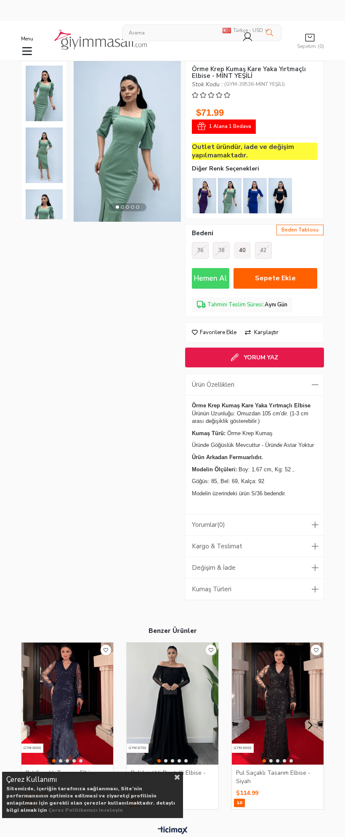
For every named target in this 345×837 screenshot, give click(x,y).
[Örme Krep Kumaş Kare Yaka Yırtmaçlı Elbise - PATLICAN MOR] (204, 195)
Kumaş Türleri (211, 589)
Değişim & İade (214, 567)
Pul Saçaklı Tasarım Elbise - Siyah (273, 777)
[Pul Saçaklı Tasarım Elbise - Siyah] (278, 704)
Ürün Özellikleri (213, 384)
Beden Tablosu (299, 229)
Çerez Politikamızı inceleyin (85, 810)
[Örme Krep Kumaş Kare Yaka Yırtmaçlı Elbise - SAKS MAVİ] (255, 195)
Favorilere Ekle (106, 650)
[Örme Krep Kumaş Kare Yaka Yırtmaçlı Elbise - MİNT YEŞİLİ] (230, 195)
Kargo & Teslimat (217, 546)
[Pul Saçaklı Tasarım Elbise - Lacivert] (67, 704)
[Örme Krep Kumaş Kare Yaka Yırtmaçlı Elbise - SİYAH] (280, 195)
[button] (117, 207)
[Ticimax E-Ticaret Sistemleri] (173, 830)
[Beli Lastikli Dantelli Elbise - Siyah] (172, 704)
